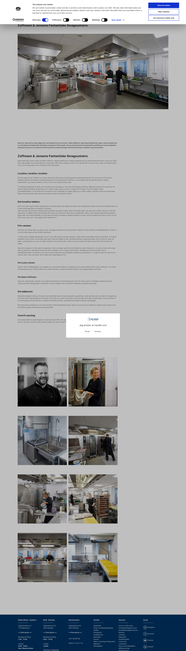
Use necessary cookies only (163, 18)
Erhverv (98, 331)
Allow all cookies (163, 5)
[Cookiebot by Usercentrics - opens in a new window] (18, 20)
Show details (116, 20)
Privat (87, 331)
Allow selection (164, 12)
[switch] (66, 20)
